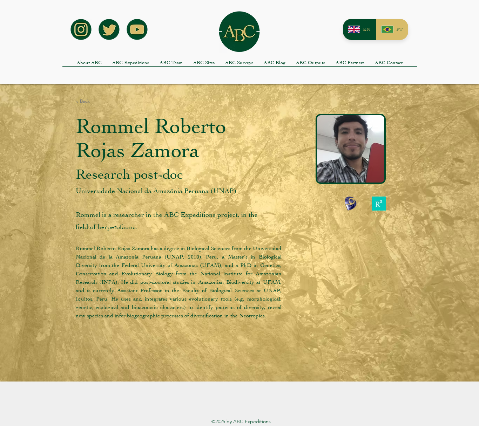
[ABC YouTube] (137, 29)
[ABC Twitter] (109, 29)
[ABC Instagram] (81, 29)
